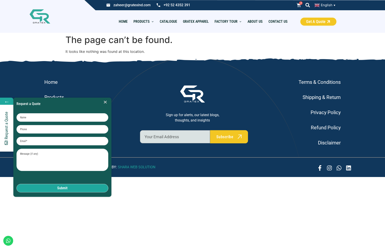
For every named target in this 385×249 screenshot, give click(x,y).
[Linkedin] (348, 168)
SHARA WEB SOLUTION (136, 167)
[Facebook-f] (320, 168)
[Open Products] (152, 21)
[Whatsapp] (339, 168)
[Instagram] (329, 168)
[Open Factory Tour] (240, 21)
